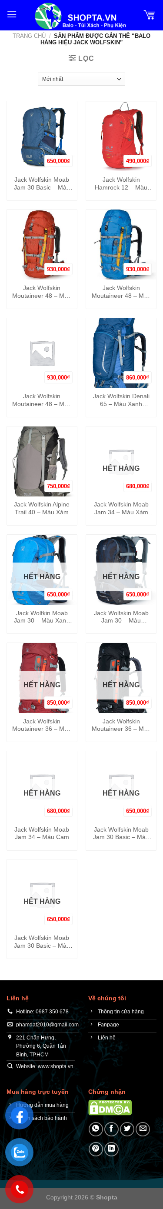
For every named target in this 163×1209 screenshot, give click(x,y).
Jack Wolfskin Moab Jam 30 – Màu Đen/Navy (121, 617)
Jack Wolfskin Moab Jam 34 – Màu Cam (41, 833)
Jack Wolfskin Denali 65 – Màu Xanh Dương (121, 400)
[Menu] (12, 14)
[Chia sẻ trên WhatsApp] (96, 1129)
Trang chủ (29, 36)
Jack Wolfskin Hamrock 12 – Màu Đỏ (121, 184)
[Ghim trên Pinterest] (96, 1149)
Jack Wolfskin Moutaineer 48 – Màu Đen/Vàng (41, 400)
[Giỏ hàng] (149, 14)
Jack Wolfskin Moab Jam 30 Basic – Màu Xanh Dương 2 (42, 942)
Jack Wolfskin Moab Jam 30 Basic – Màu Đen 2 (121, 833)
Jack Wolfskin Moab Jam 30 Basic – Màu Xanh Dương (42, 184)
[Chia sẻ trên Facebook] (111, 1129)
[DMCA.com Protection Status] (110, 1107)
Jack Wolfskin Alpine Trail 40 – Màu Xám (42, 508)
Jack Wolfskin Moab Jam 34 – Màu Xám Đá (121, 508)
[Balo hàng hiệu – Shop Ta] (79, 16)
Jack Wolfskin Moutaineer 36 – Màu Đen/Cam (121, 725)
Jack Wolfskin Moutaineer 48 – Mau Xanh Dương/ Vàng (121, 292)
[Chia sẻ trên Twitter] (127, 1129)
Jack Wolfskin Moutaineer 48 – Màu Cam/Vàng (41, 292)
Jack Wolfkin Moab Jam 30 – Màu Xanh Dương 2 (42, 617)
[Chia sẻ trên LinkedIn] (111, 1149)
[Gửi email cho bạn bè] (143, 1129)
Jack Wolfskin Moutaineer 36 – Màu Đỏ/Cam (41, 725)
